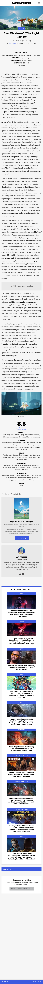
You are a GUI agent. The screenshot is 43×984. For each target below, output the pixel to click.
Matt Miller (12, 43)
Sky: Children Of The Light (21, 521)
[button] (39, 394)
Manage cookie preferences (21, 889)
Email (20, 574)
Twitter (23, 574)
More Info (22, 538)
